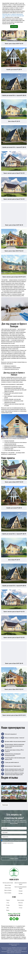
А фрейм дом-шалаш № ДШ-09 (14, 69)
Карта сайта (14, 945)
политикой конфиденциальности (17, 840)
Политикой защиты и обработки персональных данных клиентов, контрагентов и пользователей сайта (13, 15)
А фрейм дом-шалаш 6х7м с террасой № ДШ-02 (14, 147)
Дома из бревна (7, 890)
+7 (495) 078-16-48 (14, 915)
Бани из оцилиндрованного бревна (20, 887)
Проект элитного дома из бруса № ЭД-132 (14, 199)
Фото (8, 907)
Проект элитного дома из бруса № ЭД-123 (14, 173)
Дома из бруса (8, 885)
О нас (8, 902)
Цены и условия (20, 900)
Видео (7, 910)
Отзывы (8, 905)
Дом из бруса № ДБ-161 (14, 121)
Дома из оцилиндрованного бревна (21, 883)
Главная (7, 900)
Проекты (20, 905)
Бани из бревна (8, 893)
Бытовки (20, 893)
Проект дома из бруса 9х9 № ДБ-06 (14, 225)
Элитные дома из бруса (8, 882)
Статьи (20, 907)
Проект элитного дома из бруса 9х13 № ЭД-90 (14, 277)
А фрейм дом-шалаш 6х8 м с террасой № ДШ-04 (14, 95)
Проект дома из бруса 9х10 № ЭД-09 (14, 43)
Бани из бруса (8, 887)
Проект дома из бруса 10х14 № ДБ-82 (14, 251)
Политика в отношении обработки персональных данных (14, 947)
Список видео (5, 805)
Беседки (20, 891)
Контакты (20, 902)
